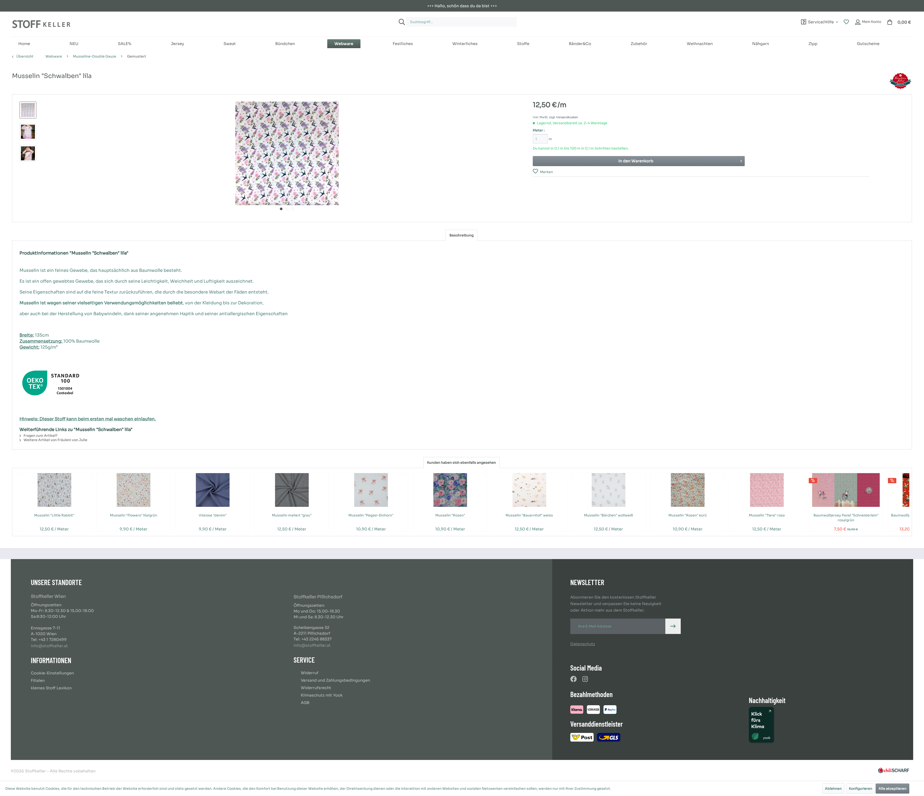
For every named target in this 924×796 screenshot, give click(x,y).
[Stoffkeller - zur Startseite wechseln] (41, 24)
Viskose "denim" (213, 515)
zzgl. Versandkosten (563, 117)
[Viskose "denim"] (213, 490)
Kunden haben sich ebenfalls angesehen (461, 462)
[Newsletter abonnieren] (673, 626)
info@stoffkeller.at (49, 645)
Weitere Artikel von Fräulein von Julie (55, 440)
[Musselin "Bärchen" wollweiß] (608, 490)
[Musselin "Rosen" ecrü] (688, 490)
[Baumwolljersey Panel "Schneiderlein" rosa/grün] (846, 490)
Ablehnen (833, 788)
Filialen (38, 680)
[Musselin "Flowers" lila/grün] (133, 490)
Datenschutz (582, 643)
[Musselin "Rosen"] (450, 490)
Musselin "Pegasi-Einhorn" (370, 515)
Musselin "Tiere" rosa (767, 515)
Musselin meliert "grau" (292, 515)
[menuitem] (537, 19)
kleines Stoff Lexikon (51, 688)
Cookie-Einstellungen (52, 673)
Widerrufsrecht (316, 687)
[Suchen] (401, 22)
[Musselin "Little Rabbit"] (54, 490)
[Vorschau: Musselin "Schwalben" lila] (27, 110)
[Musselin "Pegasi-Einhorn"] (371, 490)
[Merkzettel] (846, 22)
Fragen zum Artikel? (40, 435)
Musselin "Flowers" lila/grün (133, 515)
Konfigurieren (860, 788)
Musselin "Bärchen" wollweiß (608, 515)
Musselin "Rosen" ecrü (687, 515)
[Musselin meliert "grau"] (292, 490)
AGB (305, 702)
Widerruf (309, 672)
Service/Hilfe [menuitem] (821, 21)
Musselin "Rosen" (450, 515)
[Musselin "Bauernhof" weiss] (529, 490)
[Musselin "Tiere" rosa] (767, 490)
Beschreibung (461, 235)
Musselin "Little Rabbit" (54, 515)
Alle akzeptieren (892, 788)
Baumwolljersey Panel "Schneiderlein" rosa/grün (846, 517)
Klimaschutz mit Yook (322, 695)
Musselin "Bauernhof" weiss (529, 515)
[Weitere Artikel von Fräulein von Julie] (900, 80)
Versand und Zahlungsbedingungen (335, 680)
